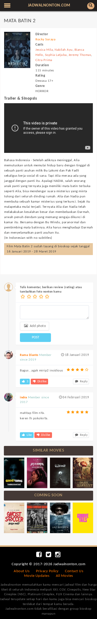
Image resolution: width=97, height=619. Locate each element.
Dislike (41, 381)
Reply (83, 381)
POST (35, 337)
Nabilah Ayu (64, 49)
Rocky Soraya (45, 39)
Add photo (37, 326)
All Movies (64, 576)
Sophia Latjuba (56, 55)
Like (29, 435)
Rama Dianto (29, 355)
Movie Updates (37, 576)
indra (23, 397)
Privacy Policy (47, 571)
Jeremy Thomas (80, 55)
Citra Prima (43, 60)
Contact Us (74, 571)
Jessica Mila (44, 49)
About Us (21, 571)
